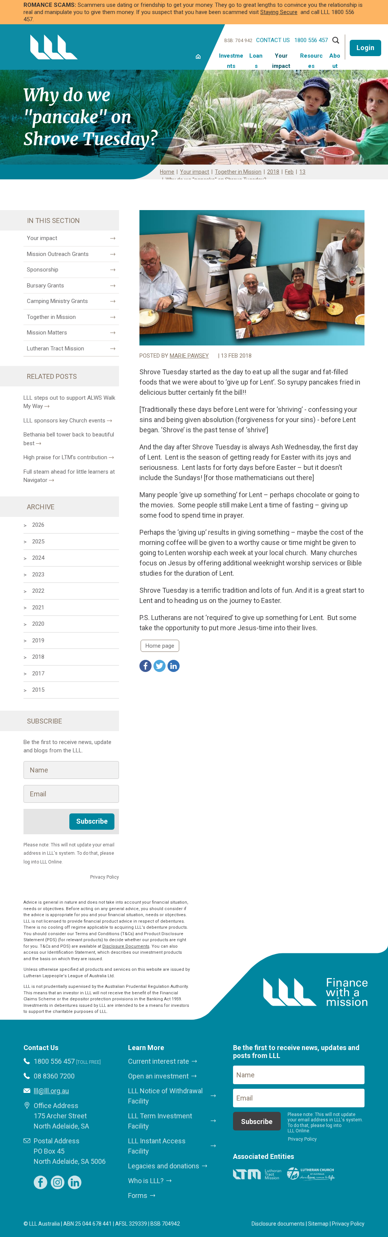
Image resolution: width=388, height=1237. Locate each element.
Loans (256, 60)
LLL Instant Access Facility (157, 1146)
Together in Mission (238, 172)
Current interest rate (158, 1061)
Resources (311, 60)
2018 (273, 172)
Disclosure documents (278, 1224)
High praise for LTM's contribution (65, 457)
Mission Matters (47, 332)
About (334, 60)
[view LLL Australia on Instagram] (57, 1182)
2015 (38, 689)
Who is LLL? (146, 1181)
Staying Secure (278, 12)
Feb (289, 172)
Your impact (281, 60)
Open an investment (158, 1076)
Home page (160, 645)
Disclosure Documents (125, 946)
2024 (38, 557)
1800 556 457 (311, 40)
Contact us (273, 40)
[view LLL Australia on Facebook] (40, 1182)
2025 (38, 541)
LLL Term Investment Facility (160, 1121)
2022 (38, 590)
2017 (38, 673)
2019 (38, 640)
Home (198, 56)
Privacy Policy (348, 1224)
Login (365, 48)
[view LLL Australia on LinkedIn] (74, 1182)
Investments (231, 60)
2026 (38, 524)
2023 (38, 574)
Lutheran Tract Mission (55, 348)
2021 (38, 607)
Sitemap (318, 1224)
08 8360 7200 (54, 1076)
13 (302, 172)
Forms (137, 1195)
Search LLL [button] (335, 40)
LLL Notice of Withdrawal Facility (165, 1096)
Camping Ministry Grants (57, 301)
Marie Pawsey (189, 355)
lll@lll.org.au (51, 1091)
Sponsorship (42, 269)
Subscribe (92, 821)
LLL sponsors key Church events (64, 420)
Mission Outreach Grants (58, 254)
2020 (38, 623)
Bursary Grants (45, 285)
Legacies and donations (163, 1166)
